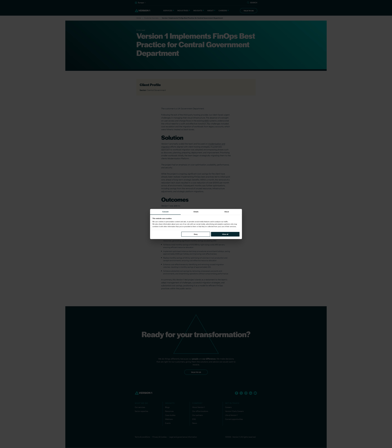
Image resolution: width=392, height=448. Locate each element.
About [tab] (226, 212)
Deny (196, 234)
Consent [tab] (165, 212)
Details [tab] (196, 212)
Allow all (225, 234)
